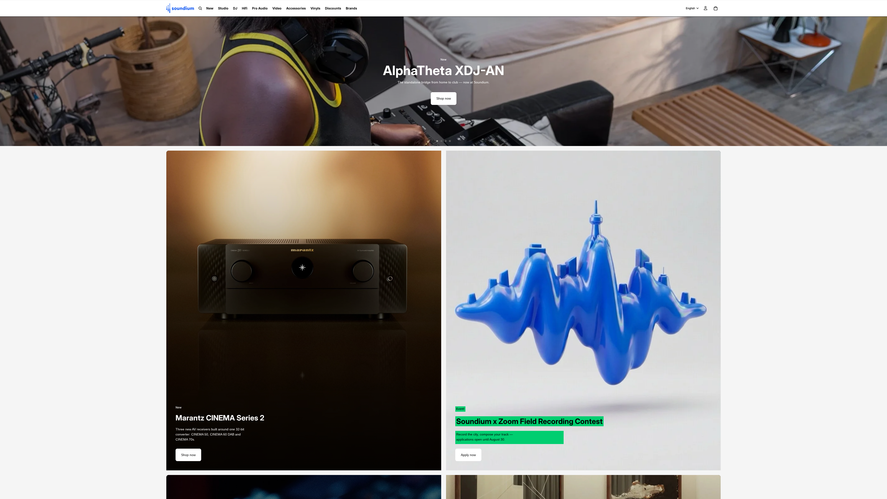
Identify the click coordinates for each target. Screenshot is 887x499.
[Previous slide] (7, 81)
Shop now (443, 98)
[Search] (200, 8)
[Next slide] (880, 81)
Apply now (468, 455)
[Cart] (716, 8)
